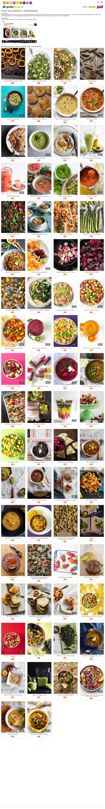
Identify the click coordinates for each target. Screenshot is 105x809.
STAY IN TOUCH (92, 6)
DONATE (100, 6)
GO (12, 83)
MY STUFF (85, 6)
